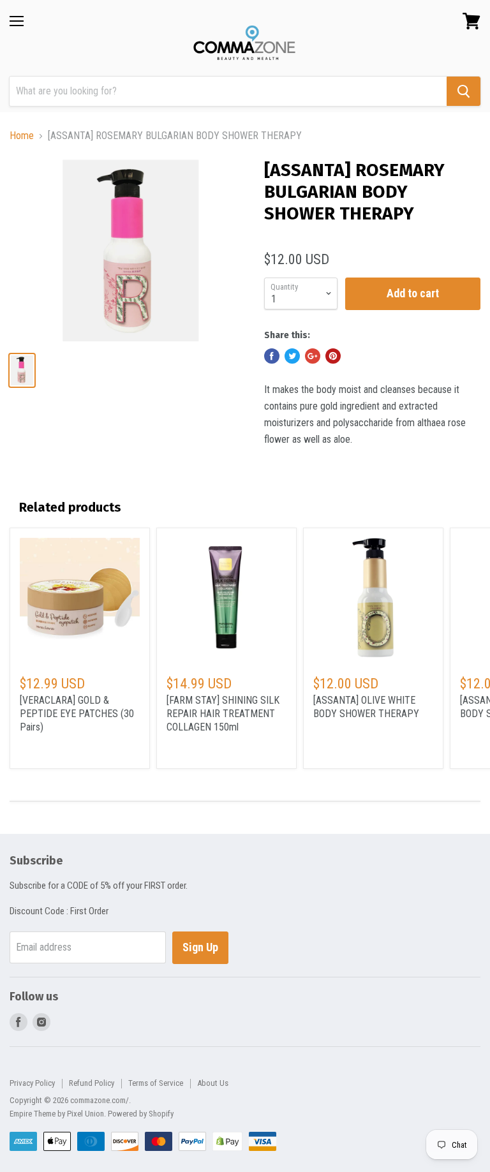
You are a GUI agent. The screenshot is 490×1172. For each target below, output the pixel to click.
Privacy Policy (32, 1083)
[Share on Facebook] (271, 356)
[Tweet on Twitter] (292, 356)
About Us (212, 1083)
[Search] (463, 91)
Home (22, 136)
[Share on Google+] (312, 356)
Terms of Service (155, 1083)
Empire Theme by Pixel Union (57, 1113)
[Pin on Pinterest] (333, 356)
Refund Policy (91, 1083)
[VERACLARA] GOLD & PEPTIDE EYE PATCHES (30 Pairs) (77, 713)
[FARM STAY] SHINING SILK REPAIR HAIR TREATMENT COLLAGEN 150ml (223, 713)
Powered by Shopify (141, 1113)
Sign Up (200, 947)
